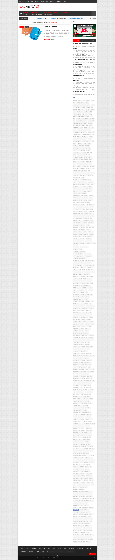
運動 (87, 227)
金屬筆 (80, 148)
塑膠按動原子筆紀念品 (85, 317)
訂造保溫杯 (92, 166)
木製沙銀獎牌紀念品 (89, 392)
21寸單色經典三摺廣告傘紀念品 (79, 251)
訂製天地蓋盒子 (88, 466)
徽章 (79, 193)
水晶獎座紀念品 (80, 163)
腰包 (74, 460)
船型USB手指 (78, 460)
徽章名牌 (75, 358)
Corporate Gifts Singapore (56, 551)
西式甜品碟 (78, 464)
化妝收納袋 (87, 301)
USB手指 (75, 107)
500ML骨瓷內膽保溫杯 (77, 265)
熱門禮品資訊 (84, 40)
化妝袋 (92, 301)
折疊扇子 (90, 197)
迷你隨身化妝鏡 (76, 505)
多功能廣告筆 (89, 186)
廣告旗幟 (83, 346)
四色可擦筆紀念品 (82, 315)
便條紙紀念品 (75, 150)
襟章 (74, 464)
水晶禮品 (85, 132)
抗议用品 (85, 367)
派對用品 (80, 139)
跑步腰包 (88, 225)
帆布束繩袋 (85, 188)
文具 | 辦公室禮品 (76, 204)
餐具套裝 (87, 534)
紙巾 (88, 152)
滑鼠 (80, 410)
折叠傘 (89, 367)
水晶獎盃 (86, 163)
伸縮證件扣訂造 (90, 283)
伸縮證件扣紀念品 (82, 283)
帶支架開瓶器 (91, 335)
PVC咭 (74, 175)
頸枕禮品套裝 (81, 534)
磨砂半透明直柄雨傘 (86, 216)
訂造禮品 (75, 100)
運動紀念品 (75, 229)
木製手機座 (75, 392)
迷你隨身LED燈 (85, 503)
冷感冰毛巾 (22, 27)
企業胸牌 (81, 281)
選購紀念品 (37, 13)
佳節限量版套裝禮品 (77, 64)
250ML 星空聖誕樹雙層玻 (78, 253)
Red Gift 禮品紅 (93, 557)
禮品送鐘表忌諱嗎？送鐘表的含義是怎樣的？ (83, 43)
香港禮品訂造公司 (23, 551)
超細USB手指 (75, 487)
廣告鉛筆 (83, 353)
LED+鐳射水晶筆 (90, 267)
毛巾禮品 (75, 401)
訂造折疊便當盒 (89, 475)
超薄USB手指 (75, 493)
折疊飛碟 (92, 371)
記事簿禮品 (92, 134)
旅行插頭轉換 (75, 152)
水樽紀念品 (86, 403)
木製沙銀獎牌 (81, 392)
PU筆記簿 (93, 173)
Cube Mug (75, 141)
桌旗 (90, 394)
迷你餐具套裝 (82, 168)
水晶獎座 (88, 107)
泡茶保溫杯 (85, 405)
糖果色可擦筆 (91, 448)
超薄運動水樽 (89, 493)
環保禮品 (75, 109)
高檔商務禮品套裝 (76, 537)
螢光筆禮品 (75, 148)
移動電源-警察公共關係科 (78, 75)
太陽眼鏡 (87, 324)
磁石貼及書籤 (81, 145)
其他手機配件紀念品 (77, 184)
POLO (91, 116)
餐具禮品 (91, 534)
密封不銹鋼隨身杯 (76, 335)
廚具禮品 (82, 342)
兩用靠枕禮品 (89, 294)
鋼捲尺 (79, 518)
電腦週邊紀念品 (76, 532)
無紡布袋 (32, 18)
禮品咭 (93, 216)
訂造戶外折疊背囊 (81, 475)
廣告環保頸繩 (80, 349)
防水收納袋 (75, 521)
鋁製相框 (75, 518)
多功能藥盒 (88, 319)
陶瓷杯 (86, 109)
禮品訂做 (93, 105)
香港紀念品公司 (71, 548)
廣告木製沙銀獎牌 (89, 346)
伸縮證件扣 (75, 283)
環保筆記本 (86, 211)
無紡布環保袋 (88, 414)
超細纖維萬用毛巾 (76, 225)
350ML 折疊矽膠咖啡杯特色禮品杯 (68, 18)
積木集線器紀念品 (76, 446)
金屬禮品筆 (85, 231)
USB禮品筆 (75, 274)
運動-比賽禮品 (85, 507)
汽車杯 (91, 403)
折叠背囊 (75, 197)
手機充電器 (84, 143)
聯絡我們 (46, 1)
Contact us (93, 553)
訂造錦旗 (88, 482)
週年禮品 (88, 168)
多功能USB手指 (79, 120)
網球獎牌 (75, 457)
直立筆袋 (89, 437)
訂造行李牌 (91, 480)
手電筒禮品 (80, 367)
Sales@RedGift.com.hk (61, 1)
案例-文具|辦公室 (84, 394)
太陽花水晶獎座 (76, 188)
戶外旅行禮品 (83, 193)
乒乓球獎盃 (89, 278)
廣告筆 (88, 105)
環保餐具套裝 (80, 213)
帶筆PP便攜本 (90, 337)
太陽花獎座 (92, 324)
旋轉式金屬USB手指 (88, 382)
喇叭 (80, 186)
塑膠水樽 (84, 186)
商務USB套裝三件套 (81, 310)
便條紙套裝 (91, 287)
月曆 (94, 204)
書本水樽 (85, 389)
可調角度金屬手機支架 (90, 305)
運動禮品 (92, 168)
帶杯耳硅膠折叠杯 (76, 337)
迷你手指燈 (86, 500)
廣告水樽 (75, 134)
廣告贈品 (81, 105)
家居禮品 (75, 116)
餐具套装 (75, 240)
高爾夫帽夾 (83, 537)
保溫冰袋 (85, 290)
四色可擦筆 (47, 18)
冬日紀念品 (90, 123)
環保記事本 (75, 430)
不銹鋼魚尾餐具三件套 (77, 278)
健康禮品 (86, 159)
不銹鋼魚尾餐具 (90, 276)
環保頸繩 (85, 139)
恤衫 (74, 118)
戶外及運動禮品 (91, 120)
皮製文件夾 (83, 435)
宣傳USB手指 (83, 326)
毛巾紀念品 (80, 401)
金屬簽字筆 (91, 514)
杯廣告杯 (78, 394)
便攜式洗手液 (75, 287)
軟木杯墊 (92, 498)
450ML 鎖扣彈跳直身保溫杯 (78, 260)
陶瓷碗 (90, 521)
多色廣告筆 (75, 324)
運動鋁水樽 (85, 154)
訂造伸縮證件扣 (82, 473)
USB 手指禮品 (79, 175)
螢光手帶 (86, 462)
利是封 (87, 141)
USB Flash (87, 114)
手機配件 (75, 367)
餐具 (89, 154)
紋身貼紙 (84, 166)
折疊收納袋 (75, 200)
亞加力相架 (75, 159)
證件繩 (88, 484)
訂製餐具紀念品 (87, 471)
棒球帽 (78, 398)
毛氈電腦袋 (91, 207)
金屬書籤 (75, 170)
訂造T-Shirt (75, 473)
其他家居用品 (84, 182)
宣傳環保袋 (75, 328)
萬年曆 (80, 220)
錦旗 (74, 120)
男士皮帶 (81, 432)
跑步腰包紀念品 (89, 496)
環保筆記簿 (92, 211)
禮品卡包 (82, 441)
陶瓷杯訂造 (85, 521)
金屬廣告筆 (88, 229)
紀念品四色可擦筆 (83, 450)
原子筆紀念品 (85, 303)
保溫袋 (86, 292)
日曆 (87, 204)
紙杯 (91, 218)
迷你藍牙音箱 (82, 227)
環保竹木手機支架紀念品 (78, 211)
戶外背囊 (83, 360)
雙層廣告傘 (81, 523)
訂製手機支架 (81, 469)
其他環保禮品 (87, 296)
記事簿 (78, 484)
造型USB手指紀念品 (84, 505)
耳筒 (91, 457)
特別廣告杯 (87, 419)
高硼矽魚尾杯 (84, 539)
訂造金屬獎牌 (82, 482)
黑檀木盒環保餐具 (81, 541)
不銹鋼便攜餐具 (76, 276)
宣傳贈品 (87, 330)
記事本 (74, 484)
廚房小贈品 (87, 342)
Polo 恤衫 (86, 136)
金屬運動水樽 (90, 231)
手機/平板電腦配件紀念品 (78, 195)
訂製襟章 (75, 222)
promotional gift (81, 141)
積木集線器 (88, 444)
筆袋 (74, 218)
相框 (80, 439)
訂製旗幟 (87, 469)
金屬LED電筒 (88, 512)
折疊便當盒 (80, 197)
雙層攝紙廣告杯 (87, 523)
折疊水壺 (92, 369)
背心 (83, 114)
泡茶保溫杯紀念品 (76, 407)
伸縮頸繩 (80, 285)
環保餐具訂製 (75, 432)
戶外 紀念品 (80, 358)
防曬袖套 (80, 236)
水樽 (87, 125)
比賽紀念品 (91, 127)
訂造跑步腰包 (75, 482)
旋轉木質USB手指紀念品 (86, 385)
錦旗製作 (75, 48)
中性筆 (84, 278)
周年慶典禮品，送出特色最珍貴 (80, 54)
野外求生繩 (83, 512)
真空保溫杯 (91, 213)
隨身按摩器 (75, 523)
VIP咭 (84, 175)
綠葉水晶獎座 (91, 455)
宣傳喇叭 (89, 326)
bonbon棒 (81, 274)
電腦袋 (84, 148)
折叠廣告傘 (75, 369)
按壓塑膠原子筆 (76, 376)
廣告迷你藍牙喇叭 (76, 353)
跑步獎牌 (83, 496)
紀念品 (84, 100)
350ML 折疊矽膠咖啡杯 (88, 256)
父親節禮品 (82, 419)
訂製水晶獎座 (75, 471)
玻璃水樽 (83, 421)
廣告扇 (84, 191)
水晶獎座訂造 (75, 403)
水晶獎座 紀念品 (86, 401)
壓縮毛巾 (75, 319)
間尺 (79, 170)
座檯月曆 (90, 188)
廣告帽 (74, 143)
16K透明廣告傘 (76, 247)
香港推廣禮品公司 (80, 548)
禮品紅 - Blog (21, 1)
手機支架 (86, 195)
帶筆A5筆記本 (84, 337)
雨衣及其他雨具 (88, 525)
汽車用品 (75, 405)
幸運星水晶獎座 (76, 342)
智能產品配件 (88, 387)
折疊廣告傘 (85, 197)
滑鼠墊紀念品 (84, 410)
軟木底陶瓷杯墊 (76, 498)
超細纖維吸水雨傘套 (83, 487)
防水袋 (84, 236)
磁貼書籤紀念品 (76, 441)
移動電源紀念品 (82, 444)
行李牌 (74, 154)
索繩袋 (87, 453)
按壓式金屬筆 (83, 376)
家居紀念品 (83, 161)
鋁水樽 (74, 136)
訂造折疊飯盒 (75, 478)
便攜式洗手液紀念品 (83, 287)
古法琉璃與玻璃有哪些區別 (79, 70)
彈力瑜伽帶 (75, 355)
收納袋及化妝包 (82, 378)
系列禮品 (90, 125)
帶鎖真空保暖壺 (91, 339)
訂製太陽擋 (75, 469)
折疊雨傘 (85, 200)
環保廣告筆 (82, 426)
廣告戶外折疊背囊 (76, 346)
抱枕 (74, 373)
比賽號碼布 (78, 207)
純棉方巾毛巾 (90, 450)
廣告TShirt (34, 548)
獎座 (91, 419)
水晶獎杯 (81, 403)
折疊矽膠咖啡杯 (76, 371)
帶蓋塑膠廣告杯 (84, 339)
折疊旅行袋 (87, 369)
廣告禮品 (88, 100)
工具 (81, 188)
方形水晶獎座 (80, 380)
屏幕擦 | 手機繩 (84, 335)
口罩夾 (90, 303)
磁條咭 (80, 216)
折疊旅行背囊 (81, 369)
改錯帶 (87, 378)
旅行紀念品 (75, 132)
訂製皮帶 (81, 471)
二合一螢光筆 (75, 281)
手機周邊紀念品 (76, 364)
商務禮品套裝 (88, 310)
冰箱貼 (88, 184)
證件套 (89, 132)
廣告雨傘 (85, 120)
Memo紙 (79, 269)
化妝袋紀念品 (75, 303)
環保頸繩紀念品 (82, 430)
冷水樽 (82, 301)
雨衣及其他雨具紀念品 (77, 527)
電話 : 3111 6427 (53, 1)
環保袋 (74, 129)
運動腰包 (81, 509)
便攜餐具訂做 (81, 177)
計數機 (92, 482)
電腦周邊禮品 (89, 530)
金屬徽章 (81, 127)
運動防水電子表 (76, 512)
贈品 (74, 102)
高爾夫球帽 (89, 537)
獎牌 (82, 109)
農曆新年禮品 (75, 227)
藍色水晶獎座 (75, 462)
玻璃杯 (79, 421)
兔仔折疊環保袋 (76, 294)
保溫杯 (79, 109)
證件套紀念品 (83, 484)
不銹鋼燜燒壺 (83, 276)
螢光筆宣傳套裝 (86, 220)
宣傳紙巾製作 (81, 330)
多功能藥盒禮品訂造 (77, 321)
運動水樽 (90, 139)
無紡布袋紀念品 (81, 416)
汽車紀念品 (80, 405)
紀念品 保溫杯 (79, 218)
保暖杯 (74, 290)
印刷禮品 (92, 184)
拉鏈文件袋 (81, 373)
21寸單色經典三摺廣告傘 (78, 157)
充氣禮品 (79, 182)
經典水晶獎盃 (84, 455)
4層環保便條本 (87, 173)
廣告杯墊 (75, 349)
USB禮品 (90, 111)
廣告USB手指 (75, 191)
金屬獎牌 (86, 514)
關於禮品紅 (37, 1)
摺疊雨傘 (79, 134)
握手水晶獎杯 (83, 202)
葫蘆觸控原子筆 (92, 460)
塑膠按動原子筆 (76, 317)
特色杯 (74, 166)
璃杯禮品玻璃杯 (86, 423)
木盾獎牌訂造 (90, 389)
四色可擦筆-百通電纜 (54, 18)
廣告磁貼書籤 (87, 349)
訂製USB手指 (75, 466)
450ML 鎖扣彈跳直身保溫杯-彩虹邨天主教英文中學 (84, 59)
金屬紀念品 (75, 516)
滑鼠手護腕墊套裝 (76, 412)
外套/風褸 (75, 114)
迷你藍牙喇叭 (75, 168)
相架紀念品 (75, 439)
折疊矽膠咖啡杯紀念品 (85, 371)
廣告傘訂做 (75, 123)
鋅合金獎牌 (85, 234)
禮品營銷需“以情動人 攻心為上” (80, 91)
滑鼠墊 (90, 163)
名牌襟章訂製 (91, 308)
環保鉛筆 (75, 213)
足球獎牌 (83, 225)
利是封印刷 (88, 150)
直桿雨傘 (84, 437)
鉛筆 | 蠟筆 (89, 516)
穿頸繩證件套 (84, 446)
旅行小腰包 (86, 380)
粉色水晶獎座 (78, 448)
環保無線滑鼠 (75, 428)
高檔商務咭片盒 (81, 240)
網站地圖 (42, 1)
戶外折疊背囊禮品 (76, 360)
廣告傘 (87, 116)
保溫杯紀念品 (82, 150)
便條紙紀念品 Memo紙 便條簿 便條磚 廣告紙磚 (82, 179)
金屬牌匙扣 (81, 514)
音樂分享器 (83, 532)
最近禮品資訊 (76, 40)
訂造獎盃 (79, 480)
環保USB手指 (92, 423)
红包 (88, 166)
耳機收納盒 (87, 457)
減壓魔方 (88, 407)
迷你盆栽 (91, 500)
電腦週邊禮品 (82, 238)
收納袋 (88, 202)
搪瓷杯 (91, 376)
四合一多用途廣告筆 (87, 312)
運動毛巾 (83, 129)
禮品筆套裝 (87, 441)
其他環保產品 (80, 296)
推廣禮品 (26, 27)
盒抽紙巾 (79, 437)
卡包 (80, 303)
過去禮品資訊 (92, 40)
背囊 (91, 152)
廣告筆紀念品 (75, 351)
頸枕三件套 (75, 534)
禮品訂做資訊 (75, 105)
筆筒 (74, 448)
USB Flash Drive (91, 109)
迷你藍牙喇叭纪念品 (77, 503)
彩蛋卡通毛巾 (86, 355)
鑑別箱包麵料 (76, 80)
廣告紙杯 (75, 193)
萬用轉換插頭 (85, 460)
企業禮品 (87, 102)
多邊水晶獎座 (81, 324)
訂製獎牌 (91, 220)
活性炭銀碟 (83, 407)
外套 (79, 319)
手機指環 (82, 364)
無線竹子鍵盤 (87, 416)
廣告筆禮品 (88, 129)
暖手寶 (74, 389)
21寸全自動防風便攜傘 (77, 249)
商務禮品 (78, 111)
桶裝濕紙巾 (75, 396)
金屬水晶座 (75, 514)
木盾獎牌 (80, 132)
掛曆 (74, 202)
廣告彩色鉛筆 (87, 344)
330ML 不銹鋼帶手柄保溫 (78, 256)
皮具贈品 (86, 213)
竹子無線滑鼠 (90, 446)
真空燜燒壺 (84, 439)
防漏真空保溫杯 (84, 170)
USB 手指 (86, 271)
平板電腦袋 (92, 141)
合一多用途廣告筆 (76, 308)
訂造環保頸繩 (85, 480)
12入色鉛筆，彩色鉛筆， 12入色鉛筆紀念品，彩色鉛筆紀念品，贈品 (84, 244)
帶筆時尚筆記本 (76, 339)
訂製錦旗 (79, 222)
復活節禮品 (92, 355)
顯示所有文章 (54, 22)
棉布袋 (74, 398)
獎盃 (91, 114)
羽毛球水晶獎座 (81, 457)
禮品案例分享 (48, 13)
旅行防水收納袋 (80, 382)
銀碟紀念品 (80, 234)
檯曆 (74, 207)
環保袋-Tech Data (38, 18)
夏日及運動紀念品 (76, 125)
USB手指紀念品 (92, 271)
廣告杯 (79, 107)
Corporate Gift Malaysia (69, 551)
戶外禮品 (86, 127)
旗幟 (79, 116)
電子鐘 (84, 530)
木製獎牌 (89, 143)
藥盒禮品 (81, 462)
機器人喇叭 (86, 398)
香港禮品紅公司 (88, 548)
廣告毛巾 (83, 125)
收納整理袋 (75, 378)
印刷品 (93, 132)
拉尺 (77, 373)
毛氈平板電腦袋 (85, 207)
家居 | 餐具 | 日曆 (84, 333)
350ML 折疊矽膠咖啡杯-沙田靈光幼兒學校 (85, 18)
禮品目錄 (31, 1)
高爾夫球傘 (88, 148)
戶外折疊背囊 (86, 358)
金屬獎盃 (79, 231)
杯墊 (74, 394)
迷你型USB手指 (85, 118)
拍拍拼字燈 (87, 373)
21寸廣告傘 (81, 173)
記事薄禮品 (79, 154)
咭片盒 (74, 310)
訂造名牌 (75, 475)
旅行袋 (74, 382)
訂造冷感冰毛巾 (89, 473)
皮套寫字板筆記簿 (76, 435)
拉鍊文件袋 (90, 200)
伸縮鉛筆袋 (75, 285)
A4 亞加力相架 (76, 267)
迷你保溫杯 (81, 500)
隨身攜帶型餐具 (90, 236)
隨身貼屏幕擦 (75, 238)
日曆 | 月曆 (83, 387)
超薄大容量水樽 (83, 493)
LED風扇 (74, 269)
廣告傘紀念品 (81, 344)
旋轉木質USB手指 (76, 385)
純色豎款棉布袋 (86, 218)
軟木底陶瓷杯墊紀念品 (85, 498)
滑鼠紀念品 (75, 414)
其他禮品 (84, 184)
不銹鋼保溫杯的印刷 (88, 157)
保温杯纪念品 (79, 290)
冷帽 (87, 299)
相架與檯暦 (79, 166)
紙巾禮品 (80, 453)
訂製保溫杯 (82, 466)
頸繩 (89, 170)
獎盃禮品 (75, 421)
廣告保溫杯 (75, 344)
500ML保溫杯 (89, 262)
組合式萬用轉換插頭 (77, 455)
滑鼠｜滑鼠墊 (82, 209)
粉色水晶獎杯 (85, 448)
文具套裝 (75, 380)
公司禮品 (93, 100)
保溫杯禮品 (81, 159)
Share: (92, 269)
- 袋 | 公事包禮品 (88, 240)
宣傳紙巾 (91, 136)
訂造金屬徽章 (90, 222)
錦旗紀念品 (91, 234)
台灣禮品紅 (31, 551)
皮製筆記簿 (89, 435)
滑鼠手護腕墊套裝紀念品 (86, 412)
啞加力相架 (75, 312)
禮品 (85, 105)
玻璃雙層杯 (75, 423)
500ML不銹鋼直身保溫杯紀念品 (79, 262)
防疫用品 (80, 521)
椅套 (82, 398)
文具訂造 (80, 123)
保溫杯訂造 (82, 292)
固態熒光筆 (89, 315)
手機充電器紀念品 (87, 362)
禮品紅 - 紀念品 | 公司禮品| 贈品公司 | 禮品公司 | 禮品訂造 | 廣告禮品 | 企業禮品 (43, 557)
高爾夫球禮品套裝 (76, 539)
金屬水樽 (75, 231)
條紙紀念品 (89, 396)
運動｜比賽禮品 (82, 229)
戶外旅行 (79, 143)
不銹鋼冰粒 (75, 177)
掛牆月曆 (78, 202)
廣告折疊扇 (89, 191)
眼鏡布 (88, 439)
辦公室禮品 (78, 118)
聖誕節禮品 (75, 220)
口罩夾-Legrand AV (77, 86)
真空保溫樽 (75, 216)
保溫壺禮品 (90, 290)
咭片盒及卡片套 (76, 161)
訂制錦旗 (88, 464)
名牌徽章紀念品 (84, 308)
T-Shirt (74, 111)
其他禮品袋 (75, 299)
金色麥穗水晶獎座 (82, 516)
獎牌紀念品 (75, 145)
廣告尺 (81, 191)
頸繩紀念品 (75, 173)
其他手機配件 (90, 182)
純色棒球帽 (75, 453)
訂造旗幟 (86, 478)
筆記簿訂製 (87, 145)
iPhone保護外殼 (87, 274)
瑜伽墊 (80, 423)
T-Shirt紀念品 (80, 271)
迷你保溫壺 (75, 500)
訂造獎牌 (75, 480)
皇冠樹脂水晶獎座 (87, 432)
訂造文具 (81, 478)
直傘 (80, 152)
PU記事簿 (88, 269)
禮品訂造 (78, 102)
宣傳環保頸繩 (81, 328)
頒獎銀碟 (88, 532)
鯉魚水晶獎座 (90, 539)
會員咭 (90, 204)
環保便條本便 (75, 426)
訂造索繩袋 (85, 222)
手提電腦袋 (81, 362)
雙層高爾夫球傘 (81, 525)
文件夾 (91, 378)
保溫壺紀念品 (75, 292)
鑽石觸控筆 (75, 236)
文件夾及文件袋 (86, 134)
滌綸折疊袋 (75, 410)
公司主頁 (27, 1)
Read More (47, 39)
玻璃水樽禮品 (89, 421)
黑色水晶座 (88, 541)
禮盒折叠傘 (75, 444)
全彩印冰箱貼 (83, 294)
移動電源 (84, 152)
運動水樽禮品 (91, 227)
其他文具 (75, 296)
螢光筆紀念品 (91, 462)
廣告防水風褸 (88, 353)
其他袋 (84, 299)
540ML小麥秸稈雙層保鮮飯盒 (88, 265)
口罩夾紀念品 (75, 305)
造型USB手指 (91, 118)
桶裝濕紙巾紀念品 (82, 396)
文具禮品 (83, 107)
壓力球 (91, 317)
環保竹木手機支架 (89, 209)
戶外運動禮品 (88, 360)
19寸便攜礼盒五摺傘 (84, 247)
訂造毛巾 (90, 478)
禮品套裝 (79, 129)
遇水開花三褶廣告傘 (77, 507)
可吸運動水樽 (82, 305)
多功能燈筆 (83, 319)
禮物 (92, 107)
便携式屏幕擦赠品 (86, 285)
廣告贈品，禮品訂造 (83, 351)
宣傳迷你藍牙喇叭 (76, 333)
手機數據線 (91, 195)
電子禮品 (75, 530)
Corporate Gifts (83, 267)
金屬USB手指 (75, 127)
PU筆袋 (83, 269)
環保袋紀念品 (88, 428)
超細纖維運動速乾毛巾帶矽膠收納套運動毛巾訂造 (82, 491)
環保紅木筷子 (82, 428)
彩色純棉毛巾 (88, 161)
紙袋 (84, 453)
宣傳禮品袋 (75, 330)
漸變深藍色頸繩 (82, 414)
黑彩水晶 (75, 541)
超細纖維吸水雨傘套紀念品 (78, 489)
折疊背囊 (80, 200)
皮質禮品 (75, 437)
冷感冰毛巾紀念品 (76, 301)
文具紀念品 (75, 139)
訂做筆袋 (83, 464)
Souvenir (75, 271)
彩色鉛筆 (80, 355)
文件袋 (74, 163)
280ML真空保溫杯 (87, 253)
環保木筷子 (87, 426)
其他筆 (80, 299)
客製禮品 (37, 551)
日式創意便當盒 (76, 387)
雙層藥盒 (75, 525)
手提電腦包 (75, 362)
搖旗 (88, 376)
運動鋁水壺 (86, 509)
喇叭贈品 (80, 312)
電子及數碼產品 (80, 136)
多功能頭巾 (92, 321)
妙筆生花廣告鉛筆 (76, 326)
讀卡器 (92, 484)
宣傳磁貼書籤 (87, 328)
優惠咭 (74, 182)
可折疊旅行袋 (75, 186)
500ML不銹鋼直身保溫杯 (89, 260)
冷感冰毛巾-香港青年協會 (50, 26)
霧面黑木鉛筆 (88, 238)
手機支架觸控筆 (88, 364)
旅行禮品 (83, 204)
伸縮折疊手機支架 (87, 281)
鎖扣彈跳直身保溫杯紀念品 (87, 518)
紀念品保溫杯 (75, 450)
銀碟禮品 (75, 234)
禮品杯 (83, 111)
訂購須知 (56, 13)
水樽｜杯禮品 (75, 209)
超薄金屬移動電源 (76, 496)
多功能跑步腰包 (85, 321)
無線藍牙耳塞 (75, 419)
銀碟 (86, 111)
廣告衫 (79, 114)
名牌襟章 (90, 159)
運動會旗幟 (91, 507)
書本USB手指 (79, 389)
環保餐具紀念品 (89, 430)
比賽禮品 (91, 398)
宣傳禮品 (79, 100)
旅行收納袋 (92, 380)
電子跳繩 (79, 530)
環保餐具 (85, 123)
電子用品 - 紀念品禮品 (87, 527)
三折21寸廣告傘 (90, 175)
